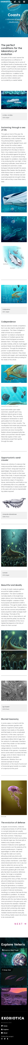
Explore (6, 1029)
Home (5, 1026)
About (5, 1033)
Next (18, 923)
